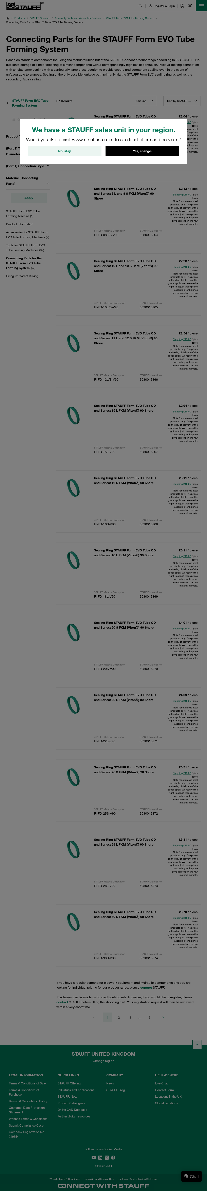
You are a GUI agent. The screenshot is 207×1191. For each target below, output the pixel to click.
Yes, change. (142, 151)
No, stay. (64, 151)
